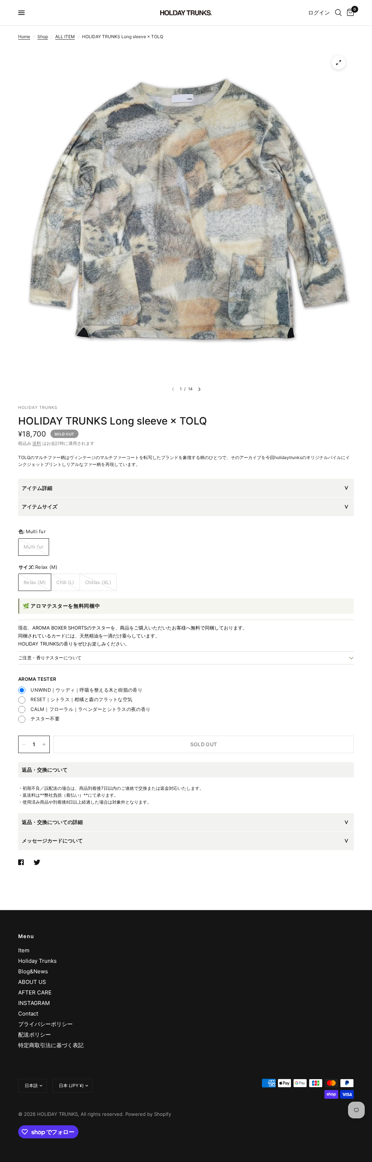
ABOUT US (32, 981)
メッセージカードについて (52, 840)
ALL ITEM (65, 36)
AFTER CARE (35, 992)
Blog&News (33, 971)
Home (24, 36)
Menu (26, 936)
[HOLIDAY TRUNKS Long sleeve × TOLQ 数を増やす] (44, 744)
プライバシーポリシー (45, 1024)
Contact (28, 1013)
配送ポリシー (34, 1034)
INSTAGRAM (34, 1003)
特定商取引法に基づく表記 (51, 1045)
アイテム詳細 (37, 488)
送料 (36, 443)
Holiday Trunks (37, 960)
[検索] (338, 12)
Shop (42, 36)
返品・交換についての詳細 (52, 822)
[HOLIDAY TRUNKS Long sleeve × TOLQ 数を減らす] (24, 744)
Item (23, 950)
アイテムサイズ (39, 506)
